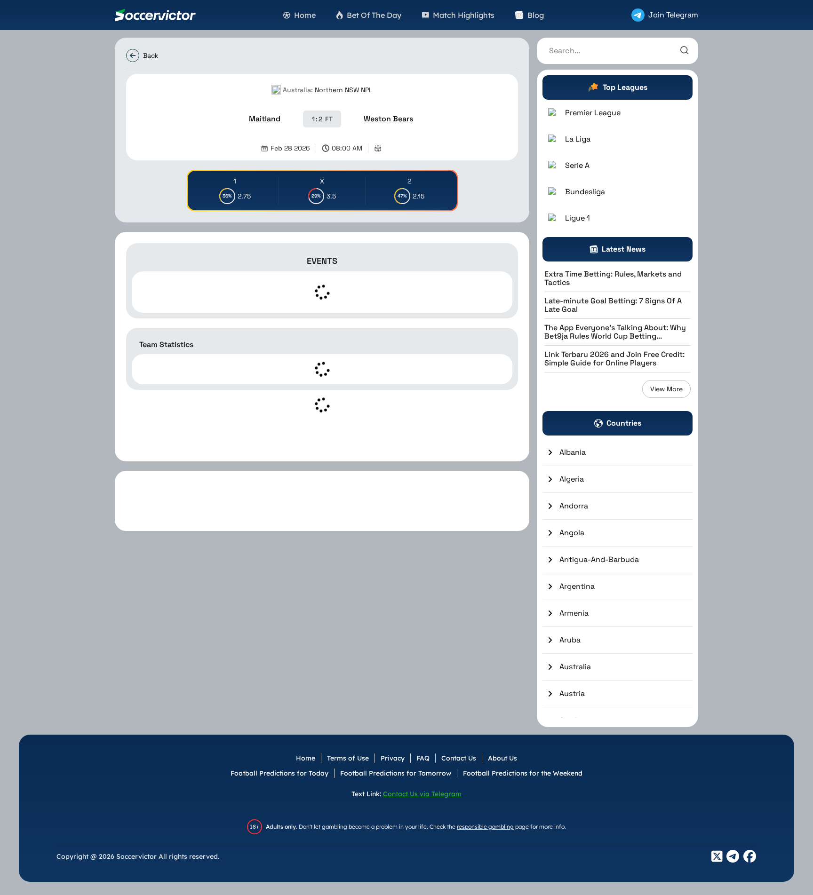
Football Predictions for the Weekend (522, 773)
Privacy (393, 758)
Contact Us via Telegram (422, 794)
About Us (502, 758)
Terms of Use (348, 758)
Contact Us (458, 758)
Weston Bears (388, 119)
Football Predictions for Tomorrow (395, 773)
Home (305, 758)
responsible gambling (485, 826)
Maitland (264, 119)
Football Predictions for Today (279, 773)
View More (666, 389)
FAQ (423, 758)
